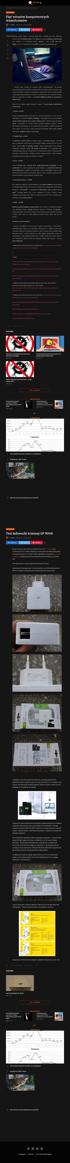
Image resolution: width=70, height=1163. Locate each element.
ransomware (19, 44)
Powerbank (16, 557)
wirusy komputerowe (19, 326)
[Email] (7, 58)
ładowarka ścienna (16, 965)
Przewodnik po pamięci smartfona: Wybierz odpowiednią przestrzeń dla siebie (13, 403)
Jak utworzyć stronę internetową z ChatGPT (24, 498)
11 (16, 192)
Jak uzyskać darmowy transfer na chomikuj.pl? (25, 454)
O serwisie (22, 1154)
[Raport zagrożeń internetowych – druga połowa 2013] (20, 369)
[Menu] (30, 3)
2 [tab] (36, 413)
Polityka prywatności (44, 1154)
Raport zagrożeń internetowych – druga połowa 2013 (19, 380)
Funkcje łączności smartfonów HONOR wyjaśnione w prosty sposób (45, 402)
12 (32, 197)
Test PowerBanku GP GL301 (15, 993)
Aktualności (10, 12)
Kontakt (31, 1154)
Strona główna (10, 8)
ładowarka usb (28, 965)
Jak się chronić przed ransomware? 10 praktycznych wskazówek (48, 355)
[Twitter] (7, 45)
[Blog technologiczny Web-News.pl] (34, 3)
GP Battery (49, 549)
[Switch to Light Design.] (38, 3)
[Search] (40, 3)
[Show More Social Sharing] (45, 29)
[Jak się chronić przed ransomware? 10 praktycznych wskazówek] (50, 344)
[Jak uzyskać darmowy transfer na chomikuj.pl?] (35, 435)
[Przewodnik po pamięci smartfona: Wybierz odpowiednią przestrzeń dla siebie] (28, 405)
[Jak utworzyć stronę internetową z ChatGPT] (35, 479)
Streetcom (57, 554)
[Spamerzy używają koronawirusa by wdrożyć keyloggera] (20, 344)
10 (27, 189)
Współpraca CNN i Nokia (18, 459)
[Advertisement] (35, 512)
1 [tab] (34, 413)
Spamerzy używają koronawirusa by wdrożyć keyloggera (18, 355)
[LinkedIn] (7, 49)
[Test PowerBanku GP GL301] (20, 983)
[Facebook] (7, 40)
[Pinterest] (7, 54)
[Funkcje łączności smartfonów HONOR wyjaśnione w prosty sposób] (59, 405)
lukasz (13, 25)
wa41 (36, 965)
